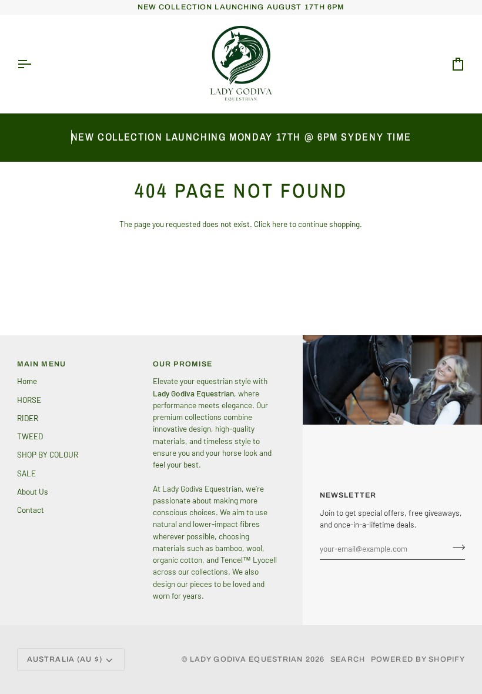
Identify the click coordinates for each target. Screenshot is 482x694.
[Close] (438, 205)
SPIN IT (380, 415)
